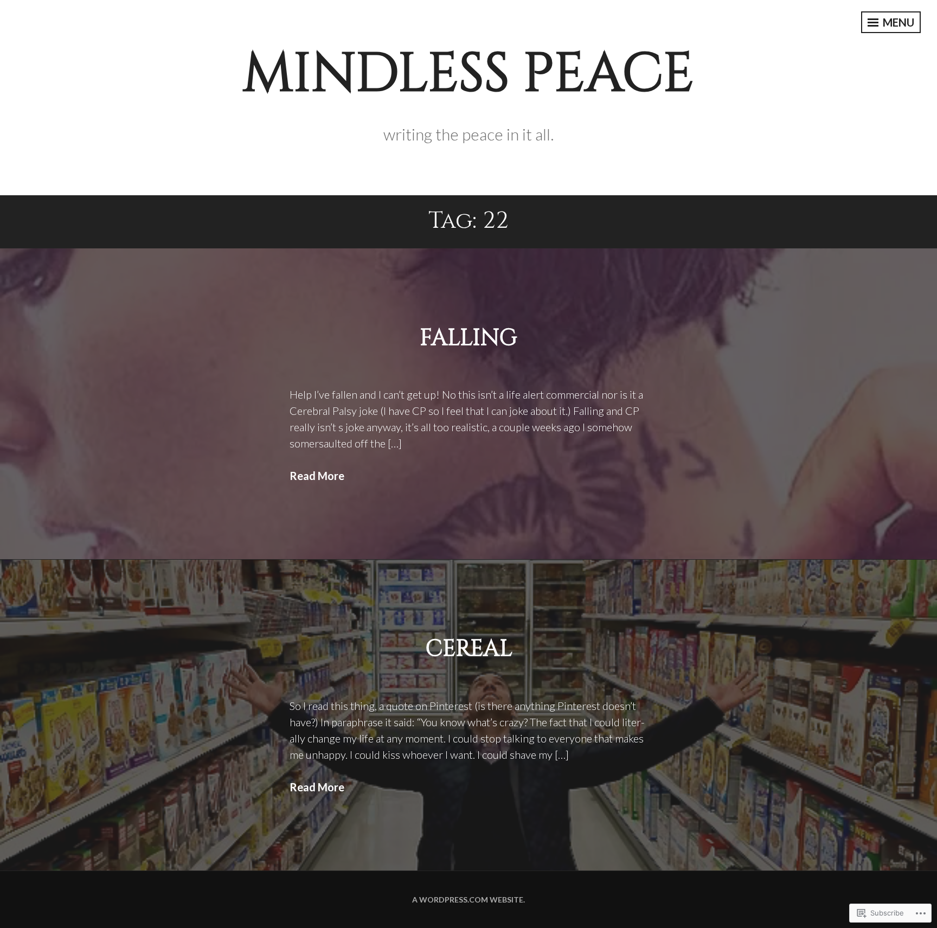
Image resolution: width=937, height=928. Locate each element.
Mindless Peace (468, 74)
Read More (317, 475)
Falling (468, 338)
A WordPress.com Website (467, 899)
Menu (897, 22)
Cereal (468, 648)
